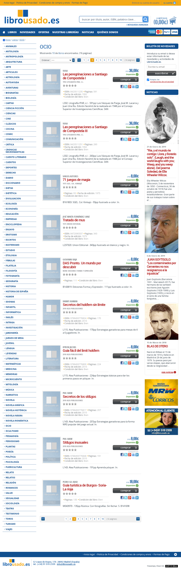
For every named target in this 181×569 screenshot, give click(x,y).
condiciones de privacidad (162, 81)
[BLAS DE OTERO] (161, 322)
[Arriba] (175, 554)
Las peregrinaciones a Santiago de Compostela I (85, 76)
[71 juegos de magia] (51, 187)
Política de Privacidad (26, 2)
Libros (15, 39)
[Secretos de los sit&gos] (51, 404)
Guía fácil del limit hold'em (81, 350)
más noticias (167, 372)
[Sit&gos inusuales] (51, 450)
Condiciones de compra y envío (54, 2)
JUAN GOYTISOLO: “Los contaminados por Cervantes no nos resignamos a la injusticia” (161, 266)
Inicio (8, 39)
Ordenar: (46, 60)
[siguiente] (138, 60)
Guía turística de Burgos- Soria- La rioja (85, 487)
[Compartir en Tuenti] (133, 86)
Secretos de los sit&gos (79, 396)
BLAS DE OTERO (157, 346)
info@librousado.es (66, 564)
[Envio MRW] (161, 392)
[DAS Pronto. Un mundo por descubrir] (51, 270)
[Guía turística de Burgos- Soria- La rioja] (51, 493)
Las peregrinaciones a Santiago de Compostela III (85, 128)
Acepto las (162, 80)
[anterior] (79, 60)
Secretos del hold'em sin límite (84, 304)
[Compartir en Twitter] (125, 86)
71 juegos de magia (76, 179)
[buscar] (145, 19)
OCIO (21, 39)
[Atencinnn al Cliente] (161, 421)
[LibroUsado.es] (32, 17)
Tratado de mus (74, 220)
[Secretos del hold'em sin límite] (51, 312)
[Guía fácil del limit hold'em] (51, 358)
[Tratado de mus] (51, 228)
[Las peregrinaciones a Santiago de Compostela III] (51, 134)
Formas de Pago (80, 2)
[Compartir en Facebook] (122, 86)
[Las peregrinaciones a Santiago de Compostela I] (51, 82)
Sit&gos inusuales (75, 442)
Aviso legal (9, 2)
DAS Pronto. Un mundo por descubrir (82, 265)
